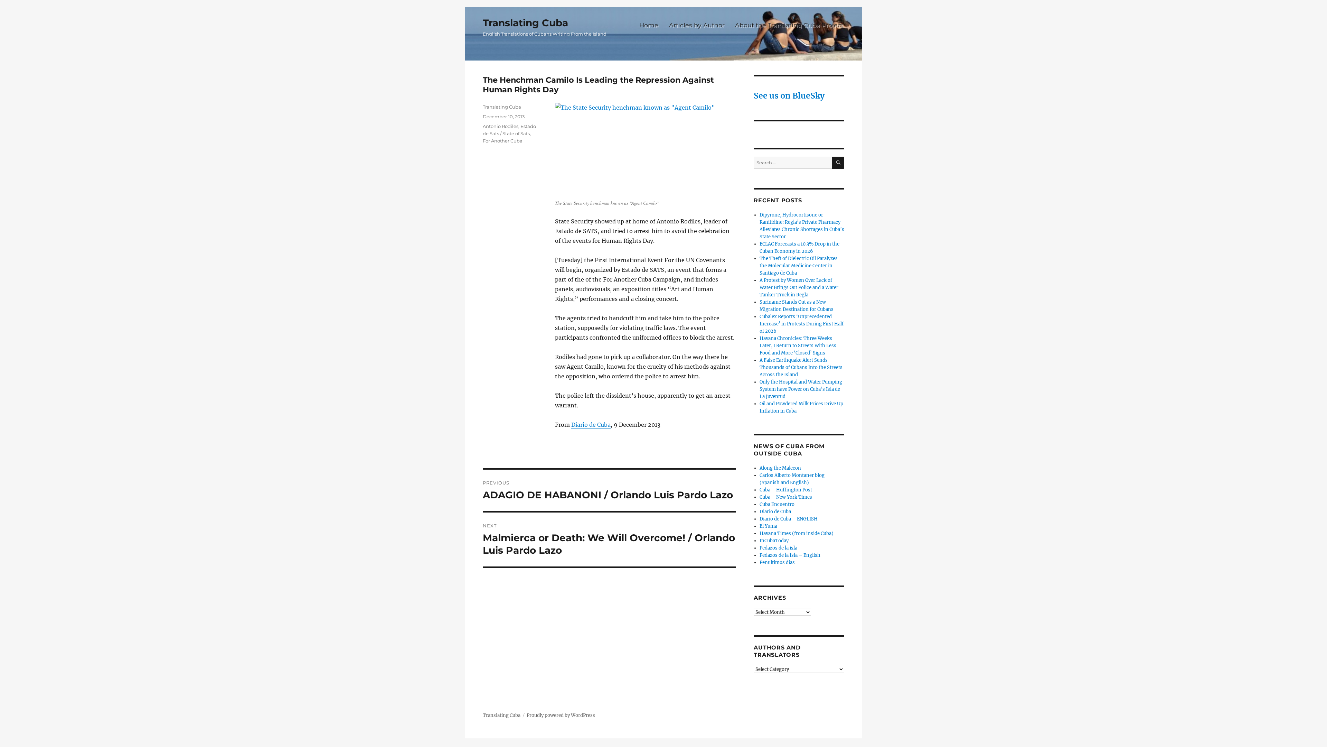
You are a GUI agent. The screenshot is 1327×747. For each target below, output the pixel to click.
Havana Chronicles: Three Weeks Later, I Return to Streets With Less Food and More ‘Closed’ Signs (798, 345)
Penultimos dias (777, 562)
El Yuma (768, 526)
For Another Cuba (503, 141)
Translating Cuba (525, 23)
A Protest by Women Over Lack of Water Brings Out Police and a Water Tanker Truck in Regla (799, 287)
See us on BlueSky (789, 96)
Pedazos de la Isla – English (790, 555)
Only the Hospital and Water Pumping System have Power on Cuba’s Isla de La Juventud (801, 389)
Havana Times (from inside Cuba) (797, 533)
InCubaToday (774, 541)
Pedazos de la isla (778, 548)
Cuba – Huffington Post (786, 490)
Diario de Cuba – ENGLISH (789, 519)
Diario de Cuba (591, 424)
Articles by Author (697, 25)
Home (648, 25)
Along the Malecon (780, 468)
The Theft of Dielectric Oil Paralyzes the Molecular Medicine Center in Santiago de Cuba (799, 266)
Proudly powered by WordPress (561, 715)
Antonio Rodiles (500, 126)
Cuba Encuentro (777, 504)
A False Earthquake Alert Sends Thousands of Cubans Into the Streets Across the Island (801, 367)
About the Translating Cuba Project (789, 25)
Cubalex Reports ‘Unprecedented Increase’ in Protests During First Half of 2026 (802, 324)
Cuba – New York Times (786, 497)
